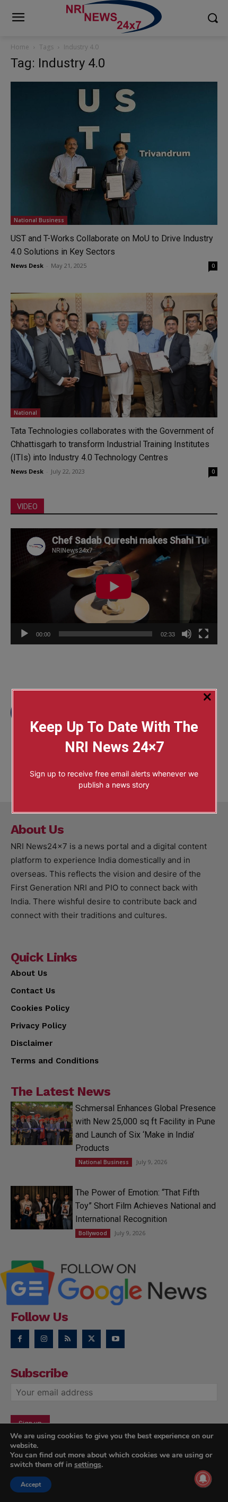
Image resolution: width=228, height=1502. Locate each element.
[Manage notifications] (203, 1478)
